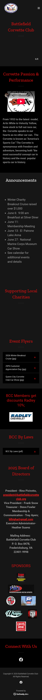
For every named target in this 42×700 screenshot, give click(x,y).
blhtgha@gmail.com (21, 519)
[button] (38, 8)
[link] (11, 8)
